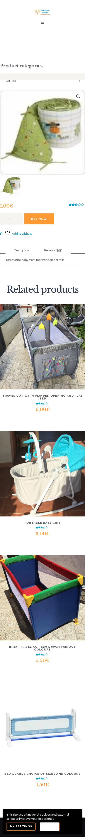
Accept (49, 826)
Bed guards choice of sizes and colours (42, 773)
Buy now (39, 218)
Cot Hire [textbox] (43, 80)
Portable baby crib (42, 522)
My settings (21, 826)
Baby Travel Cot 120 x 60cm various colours (42, 648)
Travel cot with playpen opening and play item (42, 397)
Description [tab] (21, 250)
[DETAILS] (26, 349)
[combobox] (42, 76)
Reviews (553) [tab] (53, 250)
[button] (78, 96)
